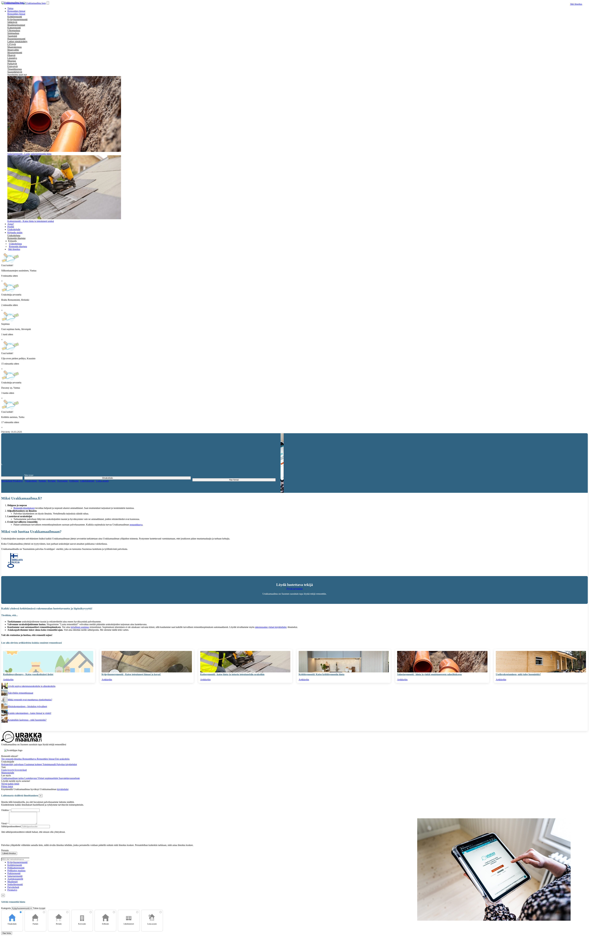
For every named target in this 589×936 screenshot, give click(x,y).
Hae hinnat (234, 480)
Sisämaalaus (13, 33)
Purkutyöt (12, 63)
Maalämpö (12, 881)
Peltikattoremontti (15, 868)
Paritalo (43, 481)
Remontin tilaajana (16, 238)
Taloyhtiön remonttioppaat (20, 693)
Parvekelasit (7, 481)
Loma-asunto (102, 481)
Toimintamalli (49, 764)
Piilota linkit (7, 786)
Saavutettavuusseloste (69, 778)
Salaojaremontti (14, 876)
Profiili (10, 226)
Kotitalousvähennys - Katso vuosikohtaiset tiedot (28, 674)
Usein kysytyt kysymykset (14, 770)
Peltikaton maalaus (16, 870)
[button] (12, 241)
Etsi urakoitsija (62, 759)
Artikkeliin (8, 679)
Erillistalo (74, 481)
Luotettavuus (30, 778)
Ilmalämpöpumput (16, 25)
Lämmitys (12, 58)
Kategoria (6, 908)
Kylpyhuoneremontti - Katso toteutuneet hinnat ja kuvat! (131, 674)
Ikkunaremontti (14, 52)
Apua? (10, 224)
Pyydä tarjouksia (295, 588)
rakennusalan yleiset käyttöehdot (270, 627)
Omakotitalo (31, 481)
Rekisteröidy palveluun (12, 764)
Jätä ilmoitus (576, 4)
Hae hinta (6, 933)
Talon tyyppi (28, 475)
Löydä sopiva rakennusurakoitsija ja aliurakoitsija (31, 686)
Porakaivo (18, 481)
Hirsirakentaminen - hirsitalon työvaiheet (27, 706)
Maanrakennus (14, 47)
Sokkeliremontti (15, 884)
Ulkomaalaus (13, 30)
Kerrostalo (62, 481)
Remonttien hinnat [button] (16, 11)
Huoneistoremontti (16, 38)
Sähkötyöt (12, 22)
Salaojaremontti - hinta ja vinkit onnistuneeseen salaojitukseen (429, 674)
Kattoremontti (14, 27)
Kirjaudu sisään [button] (14, 232)
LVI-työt (11, 44)
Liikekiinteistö (87, 481)
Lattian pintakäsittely (17, 41)
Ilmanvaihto (13, 49)
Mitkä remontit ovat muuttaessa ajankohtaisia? (30, 699)
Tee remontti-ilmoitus (11, 759)
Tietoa (10, 8)
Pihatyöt (11, 55)
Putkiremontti (13, 873)
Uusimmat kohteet (33, 764)
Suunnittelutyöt (14, 72)
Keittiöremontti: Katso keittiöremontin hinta (321, 674)
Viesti (4, 823)
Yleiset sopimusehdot (48, 778)
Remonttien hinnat (16, 14)
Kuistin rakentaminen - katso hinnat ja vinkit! (29, 713)
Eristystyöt (12, 66)
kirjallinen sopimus (80, 627)
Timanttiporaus (14, 69)
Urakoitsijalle (13, 229)
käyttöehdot (62, 789)
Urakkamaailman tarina (12, 778)
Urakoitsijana (13, 235)
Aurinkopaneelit (15, 879)
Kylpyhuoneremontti (17, 19)
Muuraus (11, 61)
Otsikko (5, 810)
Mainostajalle (7, 772)
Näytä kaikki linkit (10, 783)
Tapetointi (12, 36)
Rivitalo (52, 481)
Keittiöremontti (14, 16)
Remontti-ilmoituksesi (24, 508)
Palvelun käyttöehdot (66, 764)
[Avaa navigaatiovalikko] (48, 3)
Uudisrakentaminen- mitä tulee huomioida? (518, 674)
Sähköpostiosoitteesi (11, 826)
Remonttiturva (29, 759)
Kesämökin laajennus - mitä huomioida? (27, 720)
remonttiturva (136, 524)
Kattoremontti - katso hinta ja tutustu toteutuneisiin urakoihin (232, 674)
